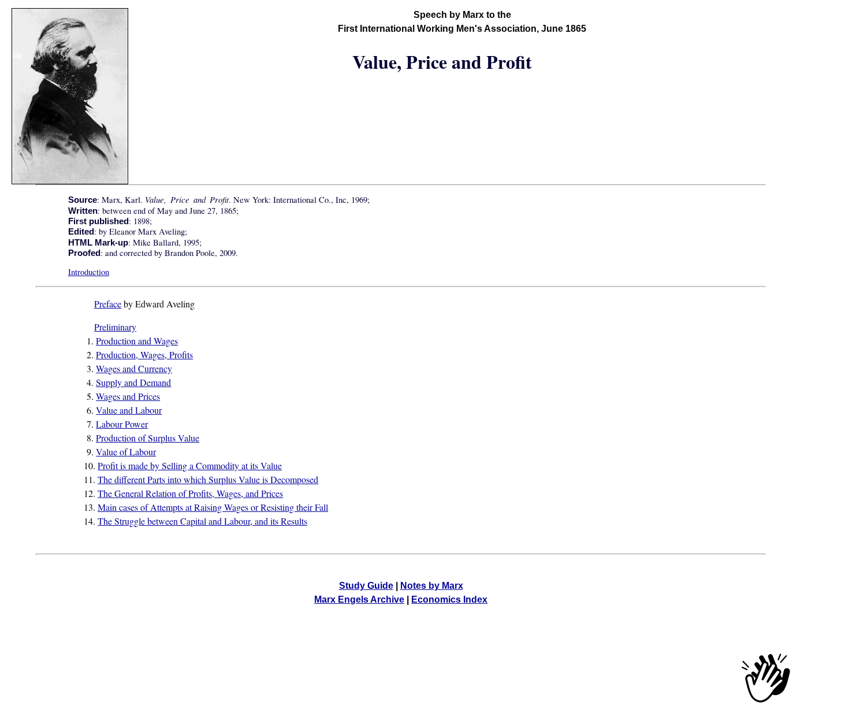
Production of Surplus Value (147, 438)
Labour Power (122, 424)
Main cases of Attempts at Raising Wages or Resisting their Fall (213, 507)
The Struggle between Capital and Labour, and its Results (202, 521)
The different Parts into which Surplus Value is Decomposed (208, 479)
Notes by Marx (431, 586)
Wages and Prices (128, 396)
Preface (107, 304)
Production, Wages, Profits (144, 354)
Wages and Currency (134, 368)
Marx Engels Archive (359, 599)
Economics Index (449, 599)
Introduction (88, 271)
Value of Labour (126, 452)
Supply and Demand (133, 382)
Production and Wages (137, 341)
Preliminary (115, 327)
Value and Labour (129, 410)
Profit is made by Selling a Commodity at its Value (190, 465)
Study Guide (366, 586)
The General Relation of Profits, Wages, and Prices (190, 493)
